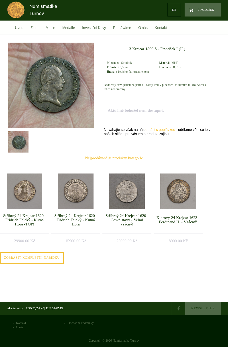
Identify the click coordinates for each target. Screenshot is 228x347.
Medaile (68, 28)
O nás (143, 28)
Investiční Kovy (94, 28)
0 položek (206, 9)
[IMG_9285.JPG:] (17, 141)
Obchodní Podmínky (81, 323)
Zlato (35, 28)
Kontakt (161, 28)
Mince (50, 28)
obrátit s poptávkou (160, 130)
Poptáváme (122, 28)
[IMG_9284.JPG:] (51, 128)
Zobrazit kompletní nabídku (32, 257)
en (174, 9)
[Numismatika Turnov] (17, 14)
